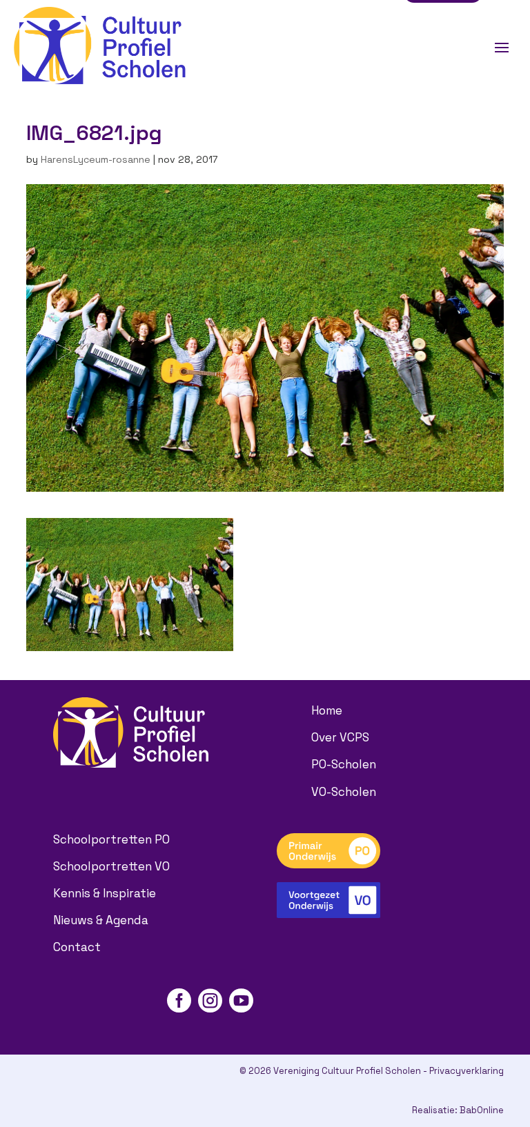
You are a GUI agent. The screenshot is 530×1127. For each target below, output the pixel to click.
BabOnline (482, 1110)
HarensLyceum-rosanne (95, 159)
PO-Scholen (343, 764)
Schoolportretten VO (111, 866)
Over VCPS (340, 737)
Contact (77, 947)
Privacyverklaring (466, 1071)
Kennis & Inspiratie (104, 893)
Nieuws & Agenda (100, 920)
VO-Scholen (343, 791)
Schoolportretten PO (111, 839)
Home (326, 710)
